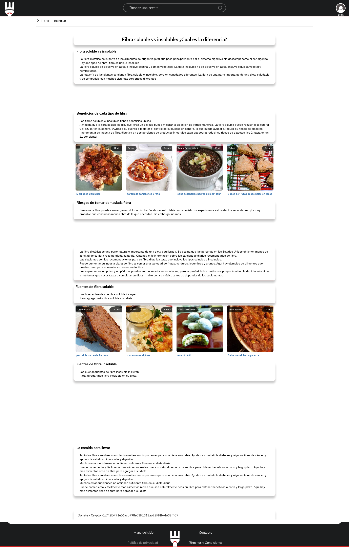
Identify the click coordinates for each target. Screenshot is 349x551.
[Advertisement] (174, 97)
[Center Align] (222, 6)
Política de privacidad (142, 542)
